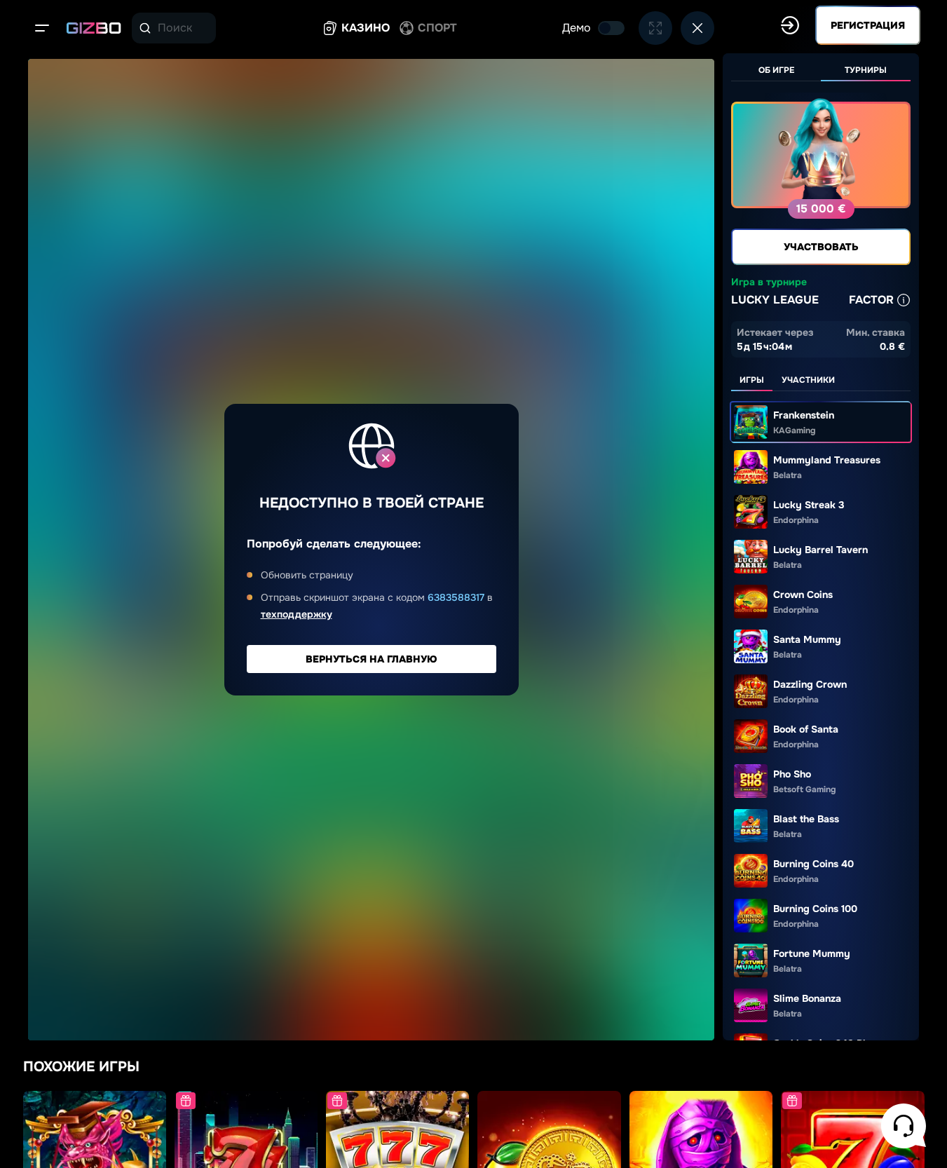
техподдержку (296, 614)
